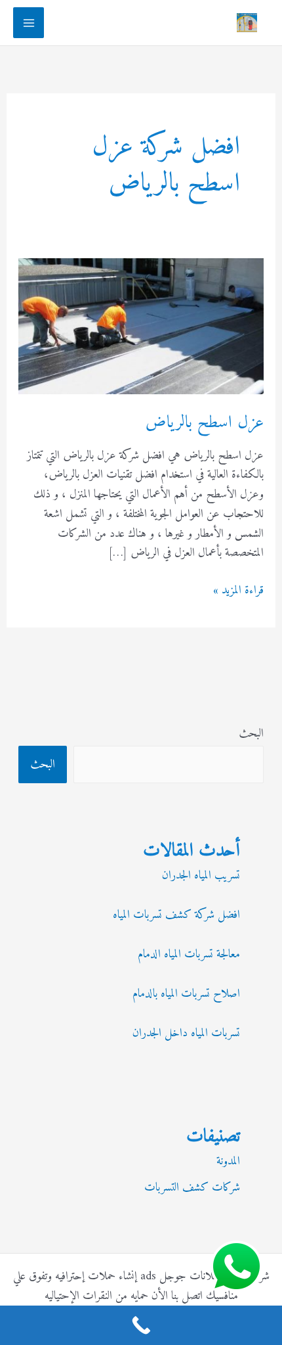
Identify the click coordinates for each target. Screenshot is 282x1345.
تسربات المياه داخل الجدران (186, 1033)
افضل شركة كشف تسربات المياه (176, 915)
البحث (251, 733)
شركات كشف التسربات (192, 1187)
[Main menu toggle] (28, 22)
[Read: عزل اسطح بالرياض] (141, 325)
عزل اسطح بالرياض (205, 423)
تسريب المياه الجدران (201, 875)
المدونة (228, 1161)
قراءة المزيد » (238, 591)
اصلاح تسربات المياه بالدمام (186, 994)
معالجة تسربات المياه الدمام (189, 954)
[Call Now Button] (141, 1325)
